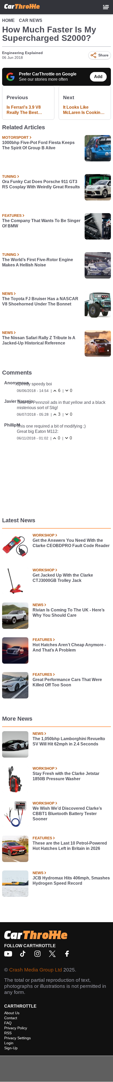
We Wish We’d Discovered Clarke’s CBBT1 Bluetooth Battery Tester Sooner (67, 813)
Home (8, 20)
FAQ (8, 1023)
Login (8, 1043)
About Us (11, 1013)
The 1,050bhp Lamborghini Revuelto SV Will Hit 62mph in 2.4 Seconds (69, 741)
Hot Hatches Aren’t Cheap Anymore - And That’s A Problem (69, 647)
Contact (10, 1018)
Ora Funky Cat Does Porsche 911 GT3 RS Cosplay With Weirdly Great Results (41, 184)
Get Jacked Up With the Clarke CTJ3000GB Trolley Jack (63, 578)
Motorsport (15, 137)
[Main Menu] (106, 7)
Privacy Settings (17, 1038)
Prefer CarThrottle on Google (47, 74)
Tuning (9, 176)
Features (12, 215)
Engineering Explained (22, 53)
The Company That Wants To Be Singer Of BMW (41, 223)
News (7, 293)
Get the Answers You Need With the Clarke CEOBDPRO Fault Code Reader (71, 543)
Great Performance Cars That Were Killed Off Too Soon (67, 682)
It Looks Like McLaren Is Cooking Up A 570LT (83, 110)
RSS (8, 1033)
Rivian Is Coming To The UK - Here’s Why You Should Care (69, 612)
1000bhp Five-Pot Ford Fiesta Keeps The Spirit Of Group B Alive (38, 145)
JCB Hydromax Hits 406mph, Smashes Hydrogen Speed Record (71, 880)
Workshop (43, 535)
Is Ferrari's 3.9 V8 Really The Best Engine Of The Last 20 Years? (26, 110)
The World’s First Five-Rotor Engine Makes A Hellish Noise (37, 262)
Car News (30, 20)
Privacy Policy (15, 1028)
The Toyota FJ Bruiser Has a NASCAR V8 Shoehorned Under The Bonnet (40, 301)
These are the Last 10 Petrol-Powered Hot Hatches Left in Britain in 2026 (70, 846)
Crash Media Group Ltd (35, 970)
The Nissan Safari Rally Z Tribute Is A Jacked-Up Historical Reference (38, 340)
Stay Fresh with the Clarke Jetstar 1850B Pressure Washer (66, 776)
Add (98, 76)
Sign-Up (11, 1048)
